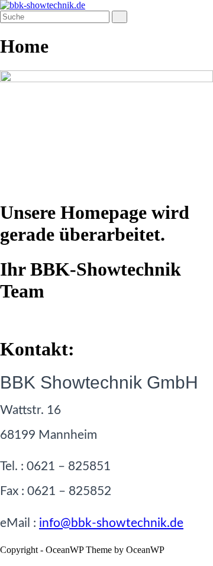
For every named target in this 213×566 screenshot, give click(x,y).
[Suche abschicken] (119, 17)
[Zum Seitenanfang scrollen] (3, 560)
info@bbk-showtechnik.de (111, 523)
